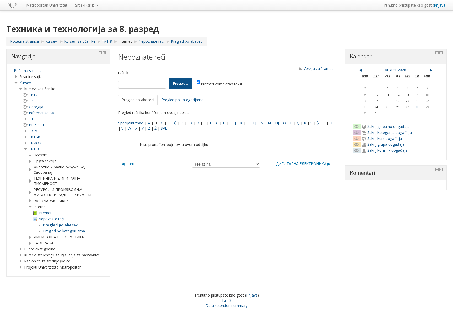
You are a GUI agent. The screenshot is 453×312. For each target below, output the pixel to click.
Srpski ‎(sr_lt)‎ (85, 5)
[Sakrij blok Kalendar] (437, 52)
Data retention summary (226, 305)
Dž (190, 123)
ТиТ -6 (34, 136)
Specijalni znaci (131, 123)
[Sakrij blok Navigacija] (100, 52)
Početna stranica (28, 70)
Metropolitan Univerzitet (46, 5)
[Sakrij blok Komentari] (437, 169)
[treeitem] (58, 70)
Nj (277, 123)
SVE (164, 128)
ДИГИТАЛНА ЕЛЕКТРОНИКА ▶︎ (303, 163)
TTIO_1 (35, 118)
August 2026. (396, 69)
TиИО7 (35, 142)
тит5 (33, 130)
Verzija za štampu (319, 68)
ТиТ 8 (34, 148)
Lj (254, 123)
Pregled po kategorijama (182, 99)
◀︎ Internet (130, 163)
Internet (125, 41)
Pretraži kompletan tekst (221, 83)
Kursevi (25, 82)
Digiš (11, 5)
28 (416, 107)
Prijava (439, 5)
